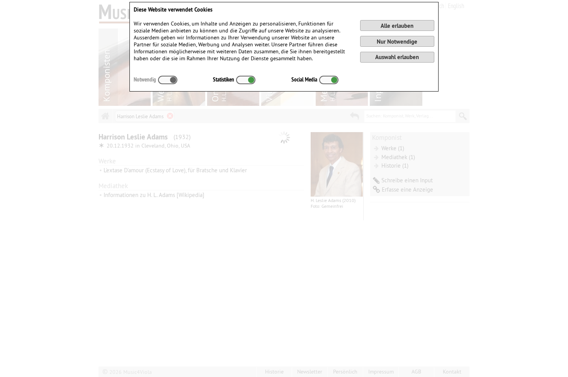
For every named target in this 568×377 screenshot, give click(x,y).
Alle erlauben (397, 25)
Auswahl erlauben (397, 57)
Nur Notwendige (397, 41)
